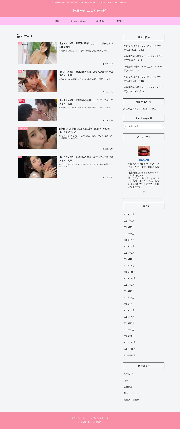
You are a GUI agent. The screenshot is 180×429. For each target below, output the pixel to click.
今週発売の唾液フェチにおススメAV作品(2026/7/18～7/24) (143, 89)
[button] (162, 126)
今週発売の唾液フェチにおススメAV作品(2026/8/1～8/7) (143, 68)
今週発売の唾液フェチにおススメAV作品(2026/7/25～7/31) (143, 79)
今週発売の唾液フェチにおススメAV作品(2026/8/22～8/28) (143, 48)
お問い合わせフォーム (99, 418)
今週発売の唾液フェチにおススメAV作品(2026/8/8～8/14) (143, 58)
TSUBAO (144, 160)
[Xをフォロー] (143, 192)
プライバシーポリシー (80, 418)
